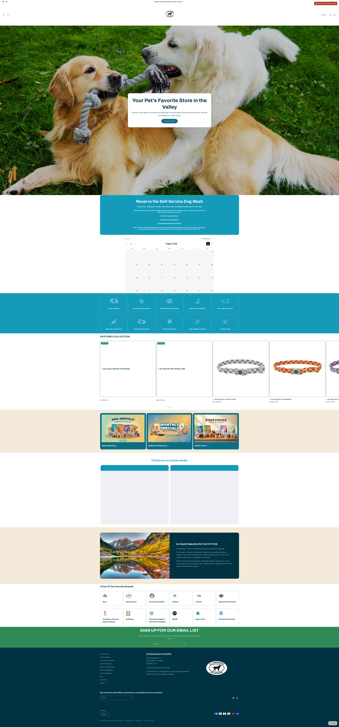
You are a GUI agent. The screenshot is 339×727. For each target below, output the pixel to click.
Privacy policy (139, 720)
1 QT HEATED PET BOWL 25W (171, 369)
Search (102, 683)
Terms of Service (105, 657)
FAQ (101, 676)
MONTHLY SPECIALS (157, 446)
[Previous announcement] (103, 2)
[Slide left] (165, 408)
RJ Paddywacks (109, 720)
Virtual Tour (103, 679)
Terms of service (148, 720)
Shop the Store (169, 121)
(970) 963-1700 (151, 663)
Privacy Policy (104, 654)
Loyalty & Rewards (106, 673)
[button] (4, 15)
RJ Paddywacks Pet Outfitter (159, 654)
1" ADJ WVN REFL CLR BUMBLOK (280, 399)
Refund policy (129, 720)
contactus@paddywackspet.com (158, 667)
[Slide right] (173, 408)
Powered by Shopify (118, 720)
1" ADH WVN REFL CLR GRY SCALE (224, 399)
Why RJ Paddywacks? (107, 670)
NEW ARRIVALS (109, 446)
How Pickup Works (106, 663)
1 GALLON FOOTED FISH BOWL (116, 369)
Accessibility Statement (107, 660)
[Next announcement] (235, 2)
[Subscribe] (184, 644)
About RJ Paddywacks (107, 667)
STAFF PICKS (201, 446)
